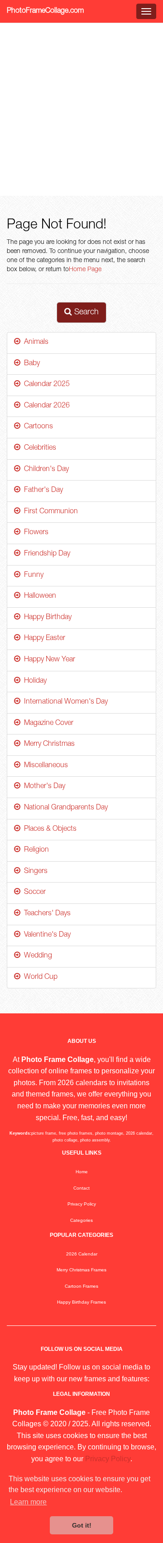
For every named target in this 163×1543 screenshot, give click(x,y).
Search (85, 312)
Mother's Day (42, 786)
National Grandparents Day (64, 808)
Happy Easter (42, 638)
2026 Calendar (81, 1253)
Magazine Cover (46, 723)
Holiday (33, 681)
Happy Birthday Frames (81, 1302)
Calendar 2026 (45, 406)
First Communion (49, 512)
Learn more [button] (28, 1502)
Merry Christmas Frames (81, 1269)
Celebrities (38, 448)
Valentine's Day (45, 935)
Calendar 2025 (45, 384)
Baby (30, 363)
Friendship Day (45, 554)
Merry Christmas (47, 744)
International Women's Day (64, 702)
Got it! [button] (81, 1525)
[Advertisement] (81, 109)
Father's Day (41, 490)
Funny (31, 575)
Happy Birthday (46, 617)
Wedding (36, 956)
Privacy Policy (81, 1203)
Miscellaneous (44, 765)
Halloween (38, 596)
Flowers (34, 532)
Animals (34, 342)
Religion (34, 850)
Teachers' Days (45, 914)
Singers (34, 871)
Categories (81, 1220)
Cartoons (36, 427)
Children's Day (44, 469)
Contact (81, 1188)
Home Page (85, 270)
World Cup (39, 977)
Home (82, 1171)
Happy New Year (47, 660)
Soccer (33, 892)
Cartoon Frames (81, 1286)
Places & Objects (48, 829)
